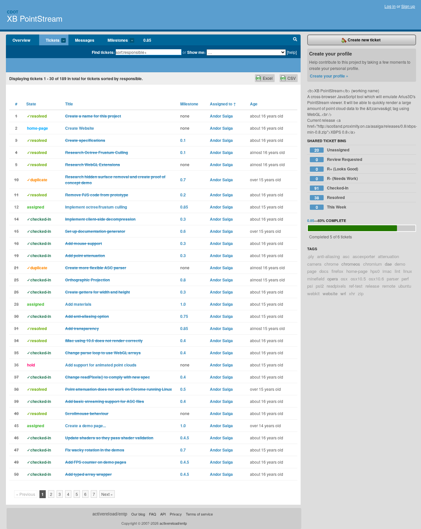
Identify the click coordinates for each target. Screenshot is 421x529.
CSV (291, 78)
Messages (84, 40)
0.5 (183, 389)
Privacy (176, 514)
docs (324, 271)
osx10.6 (376, 279)
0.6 (183, 231)
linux (407, 271)
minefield (315, 279)
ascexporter (364, 256)
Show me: (196, 52)
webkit (313, 293)
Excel (268, 78)
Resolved (329, 197)
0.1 (183, 140)
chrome (331, 264)
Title (69, 104)
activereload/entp (109, 514)
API (163, 514)
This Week (331, 207)
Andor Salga (221, 116)
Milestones (114, 40)
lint (397, 271)
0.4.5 (184, 438)
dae (388, 264)
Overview (21, 40)
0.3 (183, 219)
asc (346, 256)
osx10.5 (358, 279)
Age (254, 104)
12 (16, 207)
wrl (343, 293)
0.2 (183, 195)
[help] (292, 52)
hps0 (375, 271)
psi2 (320, 286)
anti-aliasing (328, 256)
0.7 (183, 180)
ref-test (355, 286)
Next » (107, 494)
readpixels (336, 286)
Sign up (408, 6)
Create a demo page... (85, 426)
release (372, 286)
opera (332, 279)
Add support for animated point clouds (100, 365)
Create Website (79, 128)
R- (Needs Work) (337, 178)
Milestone (189, 104)
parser (393, 279)
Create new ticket (364, 40)
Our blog (138, 514)
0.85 (147, 40)
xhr (352, 293)
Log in (390, 6)
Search (295, 40)
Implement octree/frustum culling (96, 207)
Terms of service (199, 514)
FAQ (152, 514)
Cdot (12, 12)
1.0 (183, 304)
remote (388, 286)
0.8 (183, 280)
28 (16, 304)
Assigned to (223, 104)
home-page (356, 271)
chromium (372, 264)
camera (314, 264)
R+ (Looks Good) (337, 169)
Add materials (78, 304)
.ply (310, 256)
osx (344, 279)
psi (310, 286)
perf (405, 279)
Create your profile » (329, 76)
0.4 (183, 340)
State (31, 104)
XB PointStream (34, 18)
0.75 (184, 316)
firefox (337, 271)
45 (16, 426)
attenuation (388, 256)
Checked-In (331, 188)
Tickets (49, 40)
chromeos (350, 264)
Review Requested (339, 159)
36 (16, 365)
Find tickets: (103, 52)
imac (387, 271)
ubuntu (404, 286)
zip (360, 293)
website (330, 293)
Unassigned (331, 150)
